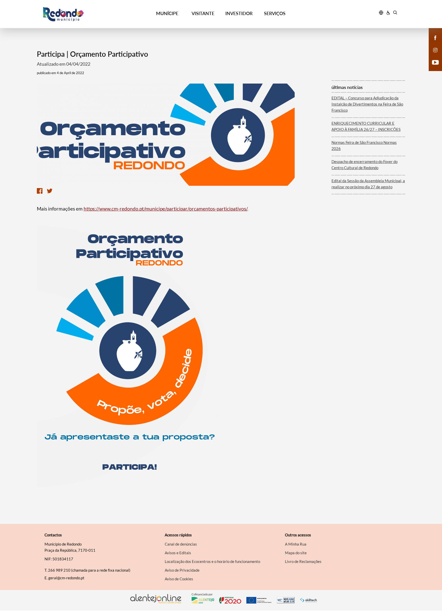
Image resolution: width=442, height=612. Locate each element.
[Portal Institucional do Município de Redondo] (86, 14)
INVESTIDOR (238, 13)
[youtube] (435, 62)
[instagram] (435, 50)
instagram (432, 55)
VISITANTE (203, 13)
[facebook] (435, 37)
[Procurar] (395, 13)
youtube (432, 67)
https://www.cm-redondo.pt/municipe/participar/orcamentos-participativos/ (165, 209)
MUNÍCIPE (167, 13)
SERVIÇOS (274, 13)
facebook (432, 43)
